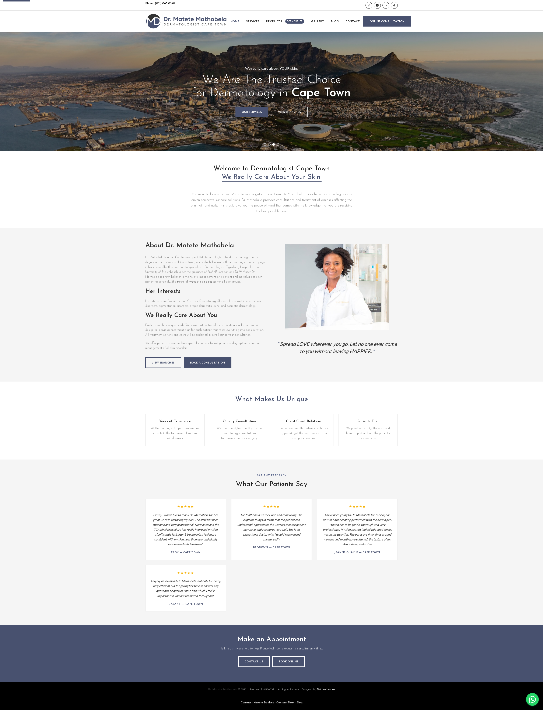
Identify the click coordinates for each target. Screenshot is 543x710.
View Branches (289, 112)
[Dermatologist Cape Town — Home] (186, 21)
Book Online (288, 661)
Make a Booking (263, 702)
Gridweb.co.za (326, 689)
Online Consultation (387, 21)
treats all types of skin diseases (197, 281)
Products (284, 21)
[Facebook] (368, 5)
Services (252, 21)
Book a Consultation (207, 362)
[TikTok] (394, 5)
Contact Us (254, 661)
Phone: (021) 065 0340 (160, 3)
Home (235, 21)
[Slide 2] (269, 144)
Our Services (252, 112)
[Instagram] (377, 5)
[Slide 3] (273, 144)
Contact (353, 21)
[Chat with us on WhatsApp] (532, 699)
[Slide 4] (278, 144)
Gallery (317, 21)
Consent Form (285, 702)
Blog (335, 21)
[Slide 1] (265, 144)
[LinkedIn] (385, 5)
